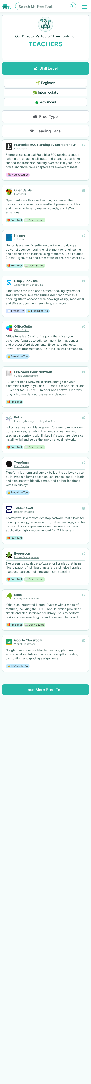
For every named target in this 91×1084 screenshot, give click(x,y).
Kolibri (19, 417)
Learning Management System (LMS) (36, 421)
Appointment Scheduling (28, 284)
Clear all (45, 53)
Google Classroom (28, 640)
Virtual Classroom (24, 644)
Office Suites (21, 330)
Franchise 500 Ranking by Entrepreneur (45, 145)
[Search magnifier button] (71, 6)
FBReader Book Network (33, 372)
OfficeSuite (23, 326)
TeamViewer (23, 508)
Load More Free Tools (46, 689)
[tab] (45, 68)
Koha (18, 595)
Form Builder (21, 466)
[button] (84, 7)
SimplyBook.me (26, 281)
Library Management (26, 557)
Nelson (19, 236)
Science (19, 239)
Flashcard (20, 194)
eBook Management (26, 375)
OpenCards (23, 190)
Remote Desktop (24, 511)
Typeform (21, 463)
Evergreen (22, 553)
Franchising (21, 148)
